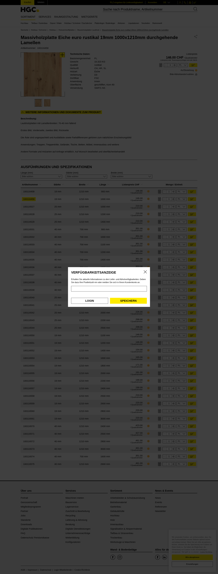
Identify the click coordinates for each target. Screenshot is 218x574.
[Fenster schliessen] (145, 272)
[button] (89, 301)
